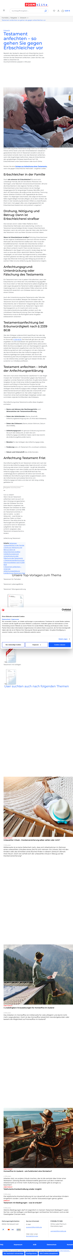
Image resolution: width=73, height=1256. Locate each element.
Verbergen (13, 543)
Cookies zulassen (59, 644)
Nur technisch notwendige (13, 1253)
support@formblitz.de (34, 1227)
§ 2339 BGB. (17, 339)
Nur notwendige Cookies (13, 644)
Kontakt (70, 1244)
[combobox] (26, 11)
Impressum (15, 619)
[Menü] (4, 10)
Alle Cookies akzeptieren (49, 1253)
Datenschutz (6, 619)
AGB (34, 1244)
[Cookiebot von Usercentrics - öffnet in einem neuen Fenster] (63, 610)
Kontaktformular (32, 1236)
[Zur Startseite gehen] (36, 4)
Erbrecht (7, 30)
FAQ (1, 1244)
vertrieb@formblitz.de (58, 1231)
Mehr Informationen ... (63, 1251)
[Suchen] (45, 11)
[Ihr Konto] (58, 11)
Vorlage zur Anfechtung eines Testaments (31, 166)
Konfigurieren (31, 1253)
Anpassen (35, 644)
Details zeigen (63, 639)
